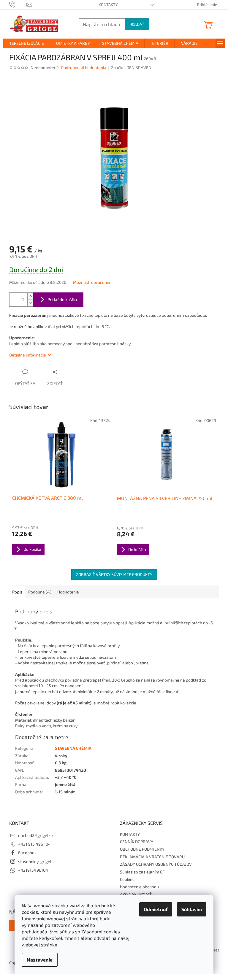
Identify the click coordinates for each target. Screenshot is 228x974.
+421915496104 (33, 870)
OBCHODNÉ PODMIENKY (142, 849)
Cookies (127, 879)
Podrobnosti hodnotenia (83, 67)
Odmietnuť (156, 909)
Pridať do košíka (62, 299)
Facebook (27, 852)
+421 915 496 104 (34, 843)
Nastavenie (40, 959)
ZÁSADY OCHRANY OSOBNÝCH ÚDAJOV (156, 864)
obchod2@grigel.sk (35, 835)
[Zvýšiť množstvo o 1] (30, 296)
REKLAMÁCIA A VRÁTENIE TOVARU (152, 856)
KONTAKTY (108, 4)
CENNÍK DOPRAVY (136, 841)
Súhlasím (191, 909)
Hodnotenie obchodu (139, 886)
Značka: (131, 67)
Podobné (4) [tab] (39, 591)
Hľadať (136, 24)
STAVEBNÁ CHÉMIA (73, 748)
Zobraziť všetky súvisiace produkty (114, 574)
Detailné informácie (27, 354)
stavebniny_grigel (34, 861)
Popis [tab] (17, 591)
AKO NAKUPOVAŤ (136, 894)
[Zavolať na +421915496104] (18, 4)
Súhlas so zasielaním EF (142, 871)
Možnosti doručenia (91, 282)
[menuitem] (26, 43)
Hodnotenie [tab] (68, 591)
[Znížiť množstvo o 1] (30, 303)
